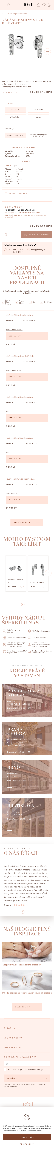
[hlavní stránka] (28, 7)
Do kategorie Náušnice (17, 14)
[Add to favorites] (22, 587)
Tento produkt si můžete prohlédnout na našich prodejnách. (42, 644)
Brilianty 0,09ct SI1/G (15, 135)
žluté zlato (38, 109)
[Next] (47, 51)
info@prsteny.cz (38, 249)
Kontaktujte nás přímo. (30, 212)
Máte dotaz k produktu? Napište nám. (17, 652)
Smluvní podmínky (10, 1087)
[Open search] (9, 5)
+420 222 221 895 (15, 249)
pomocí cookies (21, 1128)
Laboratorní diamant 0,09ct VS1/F (38, 135)
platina (38, 117)
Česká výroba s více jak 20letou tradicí (42, 652)
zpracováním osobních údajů (31, 1069)
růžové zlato (15, 117)
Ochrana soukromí (37, 1085)
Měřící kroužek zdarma (41, 631)
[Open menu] (3, 5)
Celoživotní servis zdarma (14, 631)
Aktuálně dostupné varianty (17, 215)
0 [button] (22, 604)
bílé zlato (15, 109)
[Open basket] (50, 5)
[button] (48, 573)
